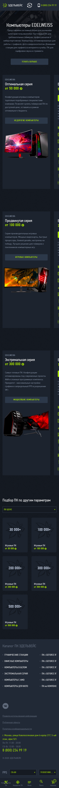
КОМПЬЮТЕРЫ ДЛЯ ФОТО (16, 686)
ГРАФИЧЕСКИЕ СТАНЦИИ (16, 654)
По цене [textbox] (8, 509)
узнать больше (29, 62)
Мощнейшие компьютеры (26, 400)
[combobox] (23, 772)
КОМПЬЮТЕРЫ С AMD (14, 679)
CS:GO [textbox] (13, 772)
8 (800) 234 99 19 (15, 750)
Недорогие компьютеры (26, 120)
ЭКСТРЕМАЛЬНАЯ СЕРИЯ (16, 673)
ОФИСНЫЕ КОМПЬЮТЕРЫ (16, 661)
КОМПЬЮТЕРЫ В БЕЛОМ (15, 667)
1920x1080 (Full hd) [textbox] (48, 772)
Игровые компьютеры (26, 257)
